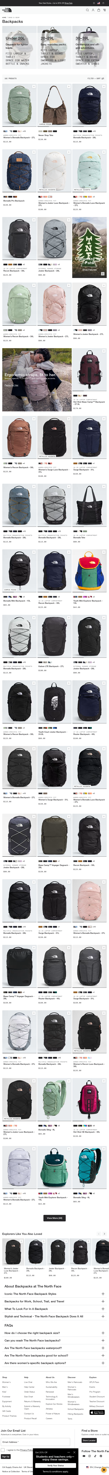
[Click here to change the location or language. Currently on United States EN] (98, 3)
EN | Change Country (99, 1467)
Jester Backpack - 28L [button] (57, 1269)
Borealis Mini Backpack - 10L (16, 601)
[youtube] (84, 1456)
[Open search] (87, 10)
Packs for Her (11, 385)
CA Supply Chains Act (12, 1467)
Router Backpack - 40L (84, 734)
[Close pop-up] (74, 1452)
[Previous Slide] (99, 1234)
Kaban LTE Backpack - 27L (51, 666)
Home (4, 17)
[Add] (34, 86)
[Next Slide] (104, 1234)
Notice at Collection (11, 1471)
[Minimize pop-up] (68, 1452)
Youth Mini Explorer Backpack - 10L (88, 602)
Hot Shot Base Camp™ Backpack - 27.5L (89, 403)
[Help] (103, 3)
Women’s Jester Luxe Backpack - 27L (54, 204)
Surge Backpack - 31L (83, 470)
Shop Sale (68, 3)
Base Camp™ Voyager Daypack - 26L (53, 866)
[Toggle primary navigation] (104, 10)
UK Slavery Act (30, 1467)
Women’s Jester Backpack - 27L (53, 336)
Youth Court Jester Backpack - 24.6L (52, 733)
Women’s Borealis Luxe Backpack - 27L (89, 204)
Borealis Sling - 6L (46, 1130)
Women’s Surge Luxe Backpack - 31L (53, 471)
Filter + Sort (94, 79)
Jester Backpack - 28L (49, 271)
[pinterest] (101, 1456)
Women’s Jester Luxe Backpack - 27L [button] (11, 1270)
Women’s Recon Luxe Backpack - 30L (89, 1065)
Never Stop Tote (45, 135)
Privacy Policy (26, 1450)
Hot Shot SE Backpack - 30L (86, 1132)
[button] (54, 1218)
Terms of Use (27, 1471)
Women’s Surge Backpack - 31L (53, 800)
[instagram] (89, 1456)
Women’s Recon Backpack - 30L (18, 336)
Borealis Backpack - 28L (84, 137)
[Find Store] (94, 3)
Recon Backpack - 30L (14, 271)
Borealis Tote (79, 537)
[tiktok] (95, 1456)
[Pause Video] (102, 273)
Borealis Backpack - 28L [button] (35, 1269)
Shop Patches (89, 269)
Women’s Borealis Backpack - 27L (19, 137)
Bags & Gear (14, 17)
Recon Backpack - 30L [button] (79, 1269)
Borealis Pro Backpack (14, 201)
